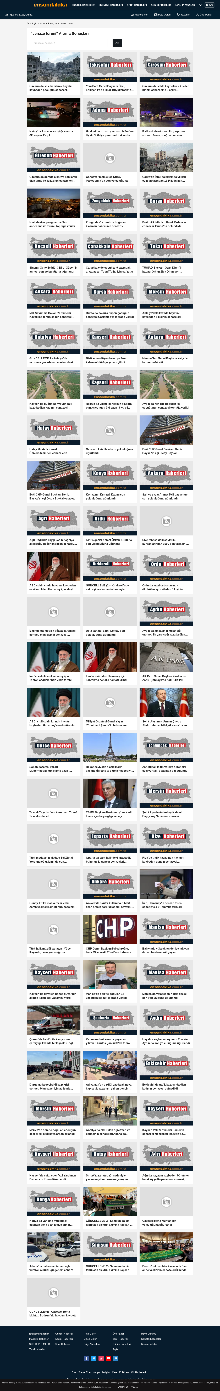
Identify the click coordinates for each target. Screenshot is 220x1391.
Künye (96, 1372)
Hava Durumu (148, 1333)
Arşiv (115, 1349)
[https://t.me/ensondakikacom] (115, 1358)
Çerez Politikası (120, 1372)
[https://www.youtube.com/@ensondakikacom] (108, 1358)
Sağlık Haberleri (64, 1339)
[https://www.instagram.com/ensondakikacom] (101, 1358)
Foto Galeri (163, 14)
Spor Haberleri (137, 5)
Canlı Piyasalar (185, 5)
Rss (74, 1372)
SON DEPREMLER (161, 5)
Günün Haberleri (122, 1344)
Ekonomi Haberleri (111, 5)
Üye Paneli (205, 14)
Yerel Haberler (37, 1349)
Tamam (134, 1387)
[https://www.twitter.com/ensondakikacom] (93, 1358)
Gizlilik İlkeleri (138, 1372)
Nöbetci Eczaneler (151, 1339)
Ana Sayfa (32, 23)
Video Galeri (141, 14)
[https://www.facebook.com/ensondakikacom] (86, 1358)
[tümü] (200, 5)
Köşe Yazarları (92, 1344)
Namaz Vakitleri (149, 1344)
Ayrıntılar (123, 1387)
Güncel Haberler (83, 5)
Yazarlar (185, 14)
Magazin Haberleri (39, 1339)
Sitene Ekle (84, 1372)
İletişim (106, 1372)
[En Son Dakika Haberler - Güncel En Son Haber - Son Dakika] (50, 5)
